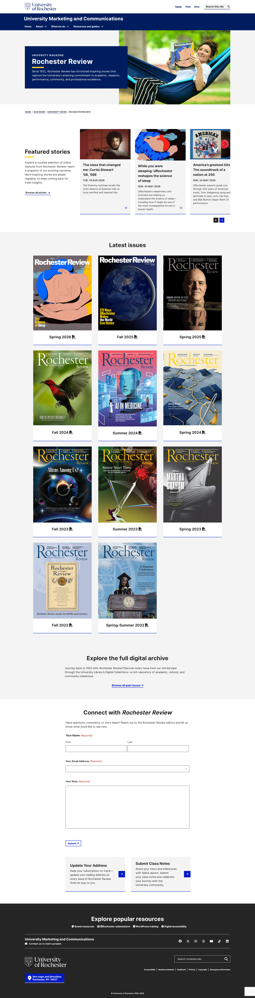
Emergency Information (220, 969)
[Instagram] (196, 941)
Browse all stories (36, 192)
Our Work (39, 111)
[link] (50, 171)
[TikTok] (219, 941)
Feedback (181, 969)
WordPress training (146, 926)
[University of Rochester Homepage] (40, 6)
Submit (72, 843)
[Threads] (204, 941)
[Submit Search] (226, 959)
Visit (188, 6)
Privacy (192, 969)
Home (28, 111)
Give (196, 6)
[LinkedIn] (227, 941)
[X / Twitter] (188, 941)
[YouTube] (212, 941)
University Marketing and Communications (73, 18)
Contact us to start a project (44, 943)
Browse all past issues (126, 685)
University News (57, 111)
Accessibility (149, 969)
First (68, 742)
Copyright (202, 969)
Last (130, 742)
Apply (178, 6)
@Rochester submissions (115, 926)
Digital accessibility (175, 926)
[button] (215, 220)
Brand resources (84, 926)
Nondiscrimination (166, 969)
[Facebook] (180, 941)
